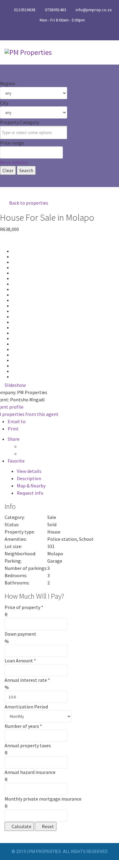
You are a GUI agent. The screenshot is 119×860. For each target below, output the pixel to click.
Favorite (16, 461)
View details (29, 471)
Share (14, 439)
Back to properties (28, 203)
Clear (7, 170)
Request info (30, 493)
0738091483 (55, 9)
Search (26, 170)
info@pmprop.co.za (94, 9)
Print (13, 429)
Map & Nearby (31, 486)
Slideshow (15, 385)
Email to (17, 421)
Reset (47, 826)
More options (14, 162)
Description (29, 478)
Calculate (21, 826)
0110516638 (24, 9)
